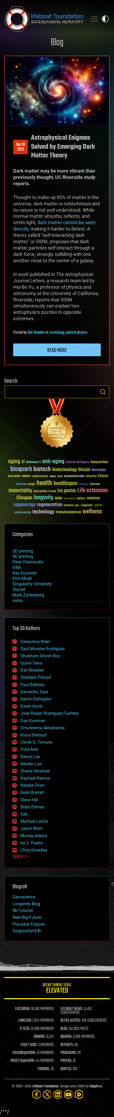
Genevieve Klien (35, 641)
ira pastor (66, 491)
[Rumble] (79, 1094)
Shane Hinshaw (35, 771)
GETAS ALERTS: (70, 1020)
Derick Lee (30, 756)
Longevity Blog (26, 903)
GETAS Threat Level (57, 989)
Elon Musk (22, 578)
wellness (92, 511)
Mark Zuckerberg (28, 595)
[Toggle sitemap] (94, 18)
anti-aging (53, 461)
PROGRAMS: (68, 1053)
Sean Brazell (32, 792)
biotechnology (64, 470)
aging (14, 461)
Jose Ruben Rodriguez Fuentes (49, 713)
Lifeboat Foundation (45, 1086)
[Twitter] (47, 1094)
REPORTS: (67, 1045)
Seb (24, 814)
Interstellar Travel (44, 492)
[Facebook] (36, 1094)
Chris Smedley (33, 850)
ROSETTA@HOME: (23, 1060)
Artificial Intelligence (77, 462)
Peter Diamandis (27, 561)
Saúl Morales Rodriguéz (42, 648)
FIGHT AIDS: (29, 1045)
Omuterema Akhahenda (42, 727)
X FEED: (25, 1028)
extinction (91, 476)
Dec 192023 (20, 147)
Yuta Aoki (29, 749)
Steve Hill (29, 799)
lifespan (24, 498)
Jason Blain (31, 828)
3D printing (22, 551)
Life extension (92, 490)
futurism (21, 484)
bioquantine (99, 462)
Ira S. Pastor (31, 842)
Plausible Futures (28, 924)
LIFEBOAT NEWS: (71, 1009)
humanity (84, 484)
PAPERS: (66, 1060)
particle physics (76, 332)
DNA (16, 567)
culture (53, 476)
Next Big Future (26, 917)
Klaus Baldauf (33, 735)
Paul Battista (32, 684)
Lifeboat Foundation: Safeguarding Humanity (43, 18)
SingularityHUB (26, 930)
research (68, 505)
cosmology (56, 332)
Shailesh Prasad (35, 677)
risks (76, 505)
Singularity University (32, 583)
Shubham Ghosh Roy (40, 655)
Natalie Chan (32, 785)
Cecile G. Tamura (36, 742)
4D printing (22, 556)
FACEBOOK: (22, 1009)
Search (103, 392)
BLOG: (64, 1028)
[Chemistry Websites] (57, 424)
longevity (44, 497)
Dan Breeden (36, 332)
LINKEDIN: (25, 1020)
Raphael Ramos (35, 778)
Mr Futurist (22, 910)
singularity (87, 505)
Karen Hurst (31, 706)
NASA (58, 498)
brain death (14, 476)
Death (60, 476)
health (44, 483)
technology (43, 512)
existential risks (74, 476)
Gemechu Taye (34, 691)
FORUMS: (44, 1069)
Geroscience (23, 896)
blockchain (98, 470)
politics (81, 498)
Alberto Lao (31, 763)
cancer (25, 476)
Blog (57, 42)
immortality (20, 490)
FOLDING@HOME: (24, 1053)
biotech (42, 469)
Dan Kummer (32, 720)
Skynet (18, 589)
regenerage (25, 505)
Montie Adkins (33, 835)
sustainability (22, 513)
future (103, 475)
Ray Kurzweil (24, 573)
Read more (57, 350)
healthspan (65, 483)
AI (23, 462)
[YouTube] (68, 1094)
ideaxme (95, 484)
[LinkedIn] (58, 1094)
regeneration (49, 505)
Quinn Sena (31, 663)
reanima (93, 498)
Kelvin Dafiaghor (36, 699)
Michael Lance (34, 821)
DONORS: (40, 1036)
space (98, 505)
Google (31, 484)
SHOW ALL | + (20, 857)
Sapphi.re (96, 1086)
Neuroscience (69, 499)
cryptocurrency (40, 476)
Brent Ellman (32, 807)
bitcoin (84, 470)
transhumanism (68, 512)
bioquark (21, 469)
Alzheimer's (33, 462)
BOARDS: (66, 1036)
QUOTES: (66, 1069)
